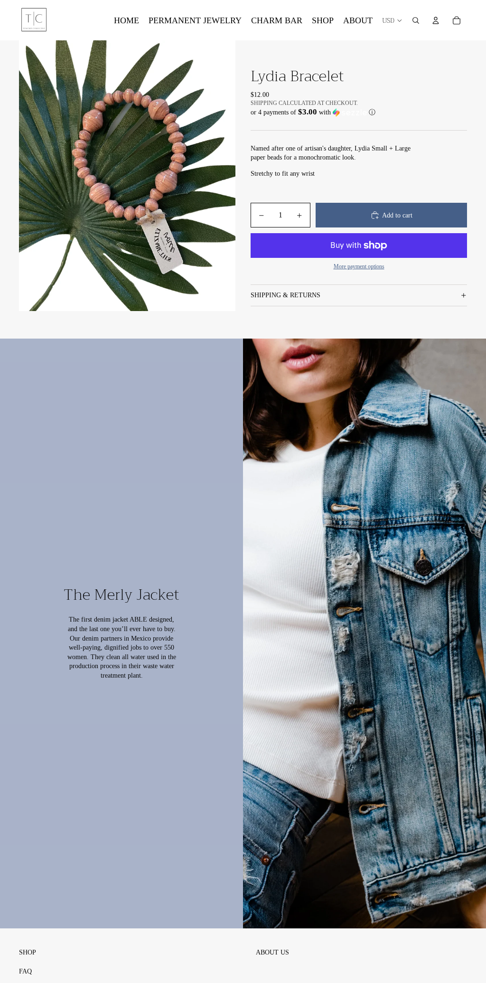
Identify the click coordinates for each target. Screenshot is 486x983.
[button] (359, 112)
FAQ (25, 971)
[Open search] (415, 20)
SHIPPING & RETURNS (285, 295)
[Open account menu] (435, 20)
